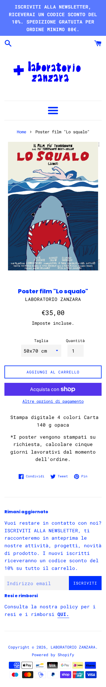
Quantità (75, 340)
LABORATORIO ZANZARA (73, 647)
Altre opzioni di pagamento (53, 401)
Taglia (41, 340)
